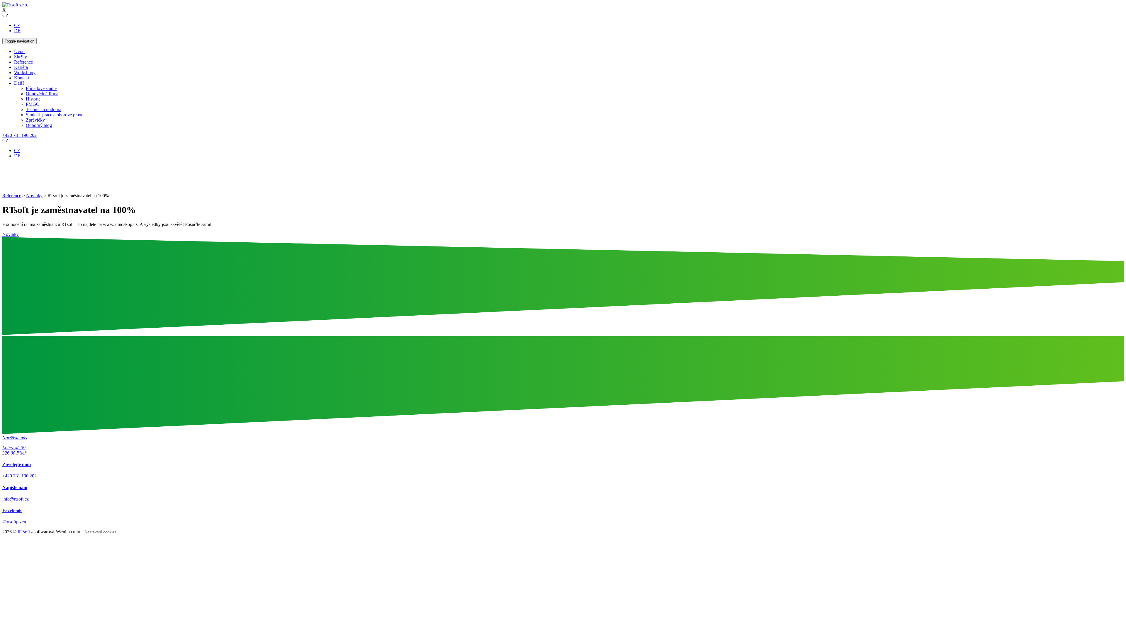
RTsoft (24, 531)
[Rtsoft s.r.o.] (15, 4)
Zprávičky (35, 120)
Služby (20, 56)
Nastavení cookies (100, 532)
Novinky (10, 234)
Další (19, 83)
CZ (17, 25)
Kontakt (21, 77)
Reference (23, 61)
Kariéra (21, 67)
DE (17, 30)
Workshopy (24, 72)
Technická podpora (43, 109)
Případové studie (41, 88)
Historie (33, 98)
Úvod (19, 51)
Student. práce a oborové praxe (54, 114)
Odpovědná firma (42, 93)
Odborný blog (39, 125)
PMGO (33, 104)
